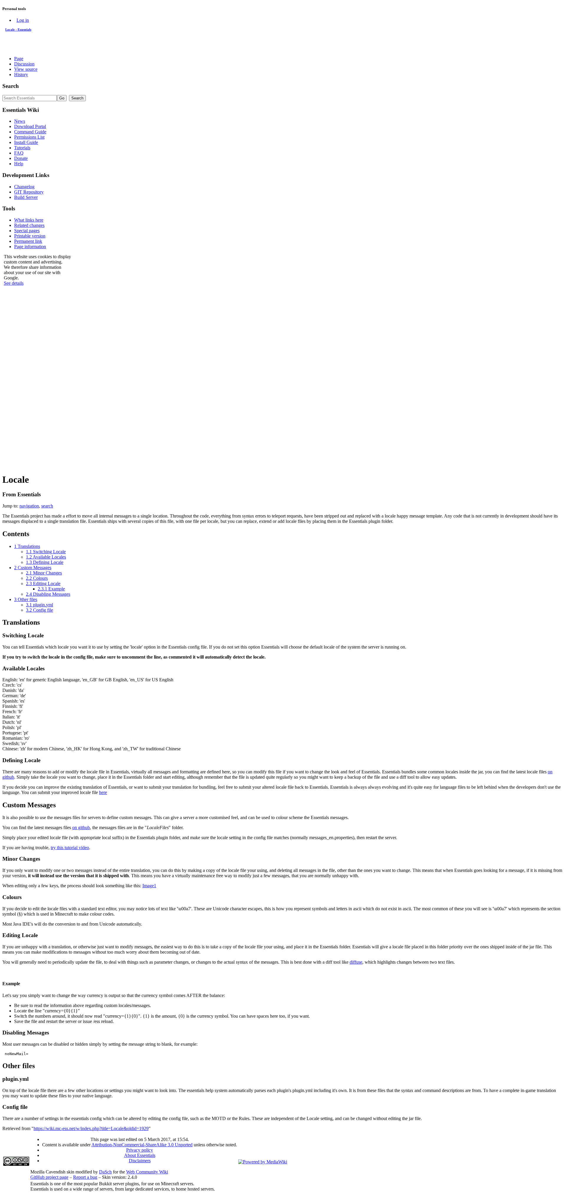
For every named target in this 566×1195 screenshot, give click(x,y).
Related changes (29, 225)
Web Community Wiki (147, 1171)
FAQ (19, 152)
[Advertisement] (37, 379)
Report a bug (85, 1177)
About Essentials (139, 1155)
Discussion (24, 63)
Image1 (149, 885)
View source (25, 69)
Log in (23, 20)
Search (10, 86)
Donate (21, 158)
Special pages (27, 230)
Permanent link (28, 241)
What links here (28, 219)
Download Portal (30, 126)
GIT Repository (29, 191)
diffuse (356, 962)
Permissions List (29, 137)
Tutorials (22, 147)
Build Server (26, 197)
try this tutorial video (70, 847)
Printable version (29, 235)
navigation (29, 505)
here (103, 792)
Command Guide (30, 131)
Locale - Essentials (18, 29)
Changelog (24, 186)
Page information (30, 246)
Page (18, 58)
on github (81, 827)
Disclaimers (140, 1160)
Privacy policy (139, 1150)
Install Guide (26, 142)
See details (14, 283)
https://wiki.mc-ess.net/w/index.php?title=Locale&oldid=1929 (91, 1128)
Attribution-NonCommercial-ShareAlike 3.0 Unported (141, 1144)
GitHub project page (49, 1177)
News (19, 121)
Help (18, 163)
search (47, 505)
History (21, 74)
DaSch (105, 1171)
